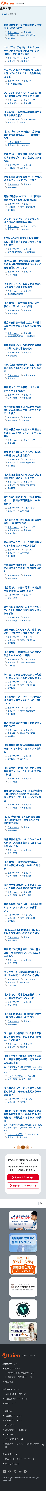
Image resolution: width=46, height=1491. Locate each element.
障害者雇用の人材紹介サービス (21, 1372)
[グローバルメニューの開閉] (43, 3)
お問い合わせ (11, 1425)
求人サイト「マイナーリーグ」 (18, 1458)
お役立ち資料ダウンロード (19, 142)
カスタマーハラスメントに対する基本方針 (22, 1445)
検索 (41, 1203)
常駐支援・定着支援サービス (20, 1377)
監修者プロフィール (13, 1420)
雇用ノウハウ (13, 32)
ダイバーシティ (30, 57)
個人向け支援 (11, 1463)
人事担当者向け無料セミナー (17, 1394)
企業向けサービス (12, 1368)
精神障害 (11, 38)
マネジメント (13, 103)
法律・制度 (24, 145)
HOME (4, 14)
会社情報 (9, 1434)
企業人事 (27, 32)
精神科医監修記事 (27, 35)
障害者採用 (24, 61)
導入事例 (9, 1381)
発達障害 (11, 35)
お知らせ (9, 1410)
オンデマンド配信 (15, 1076)
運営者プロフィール (13, 1415)
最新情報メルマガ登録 (14, 1429)
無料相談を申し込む (24, 1177)
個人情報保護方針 (12, 1439)
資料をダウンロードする (24, 1185)
